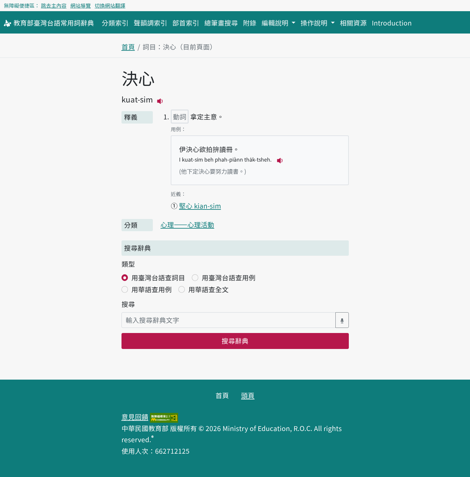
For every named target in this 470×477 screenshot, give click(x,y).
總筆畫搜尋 (221, 22)
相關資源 (353, 22)
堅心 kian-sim (200, 205)
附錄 (249, 22)
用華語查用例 (151, 289)
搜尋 (128, 304)
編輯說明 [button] (276, 22)
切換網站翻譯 (110, 5)
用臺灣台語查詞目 (158, 277)
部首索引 (185, 22)
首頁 (128, 46)
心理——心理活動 (187, 224)
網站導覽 (80, 5)
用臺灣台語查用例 (228, 277)
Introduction (392, 22)
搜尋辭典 (235, 340)
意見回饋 (134, 416)
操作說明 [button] (315, 22)
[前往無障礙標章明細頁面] (164, 416)
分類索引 (115, 22)
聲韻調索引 (150, 22)
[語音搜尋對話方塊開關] (342, 320)
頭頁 (248, 395)
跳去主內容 (54, 5)
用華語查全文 (208, 289)
